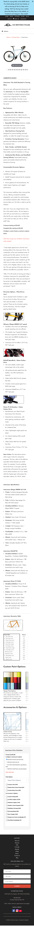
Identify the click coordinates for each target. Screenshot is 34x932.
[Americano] (7, 69)
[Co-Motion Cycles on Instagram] (17, 911)
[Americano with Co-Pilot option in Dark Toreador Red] (19, 69)
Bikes (11, 16)
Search (17, 853)
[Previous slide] (5, 53)
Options (17, 16)
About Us (17, 841)
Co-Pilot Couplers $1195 (14, 799)
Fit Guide (17, 847)
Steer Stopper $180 (13, 814)
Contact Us (17, 855)
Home (7, 16)
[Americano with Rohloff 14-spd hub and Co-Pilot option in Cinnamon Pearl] (21, 69)
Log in (10, 19)
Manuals (17, 849)
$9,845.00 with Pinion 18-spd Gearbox (17, 769)
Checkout (23, 19)
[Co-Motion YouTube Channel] (20, 911)
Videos (17, 851)
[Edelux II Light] (14, 69)
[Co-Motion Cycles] (17, 25)
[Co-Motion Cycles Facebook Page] (13, 911)
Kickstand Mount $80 (13, 811)
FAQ (17, 845)
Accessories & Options (12, 793)
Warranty (17, 843)
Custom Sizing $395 (13, 796)
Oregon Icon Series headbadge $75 (17, 817)
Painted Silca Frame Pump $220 (16, 787)
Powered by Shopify (23, 920)
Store (23, 16)
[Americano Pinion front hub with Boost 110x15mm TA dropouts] (12, 69)
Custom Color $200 (13, 784)
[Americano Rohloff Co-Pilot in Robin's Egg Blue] (27, 69)
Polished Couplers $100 (14, 802)
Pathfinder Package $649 (14, 808)
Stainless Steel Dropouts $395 (15, 805)
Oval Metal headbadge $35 (14, 820)
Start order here (10, 772)
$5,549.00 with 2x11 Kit (13, 762)
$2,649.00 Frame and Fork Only (15, 759)
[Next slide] (29, 53)
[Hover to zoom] (17, 54)
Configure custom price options (14, 757)
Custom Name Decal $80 (14, 790)
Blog (27, 16)
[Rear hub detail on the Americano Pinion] (25, 69)
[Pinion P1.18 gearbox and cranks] (10, 69)
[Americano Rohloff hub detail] (23, 69)
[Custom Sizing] (12, 730)
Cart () (16, 19)
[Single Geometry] (13, 630)
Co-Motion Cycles (14, 920)
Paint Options (9, 777)
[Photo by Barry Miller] (18, 69)
